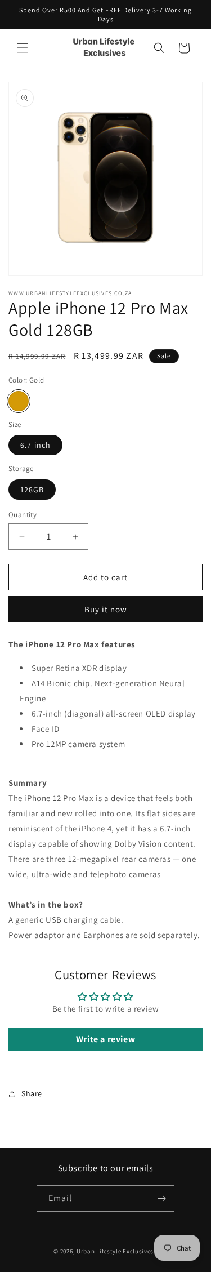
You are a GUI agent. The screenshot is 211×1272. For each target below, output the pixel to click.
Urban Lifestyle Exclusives (115, 1251)
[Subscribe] (161, 1198)
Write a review (105, 1039)
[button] (22, 47)
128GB (32, 489)
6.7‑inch (35, 445)
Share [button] (31, 1093)
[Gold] (18, 401)
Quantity (22, 514)
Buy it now (105, 609)
